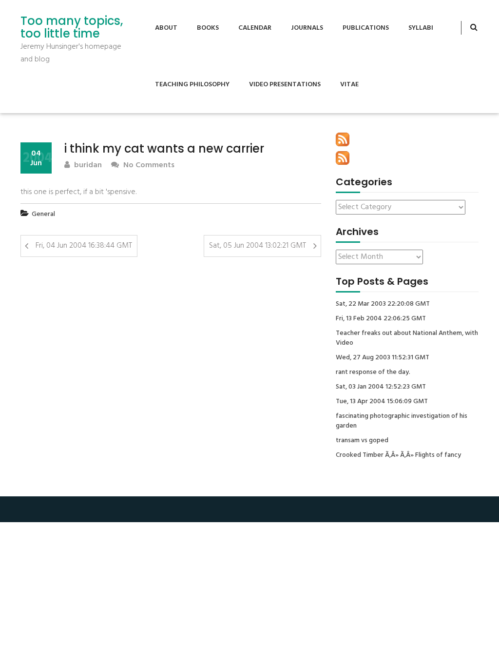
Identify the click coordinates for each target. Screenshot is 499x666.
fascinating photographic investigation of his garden (401, 421)
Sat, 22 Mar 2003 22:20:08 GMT (383, 304)
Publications (366, 28)
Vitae (349, 84)
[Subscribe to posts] (342, 139)
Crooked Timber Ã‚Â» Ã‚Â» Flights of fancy (398, 455)
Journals (307, 28)
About (166, 28)
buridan (87, 165)
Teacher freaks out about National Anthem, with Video (407, 338)
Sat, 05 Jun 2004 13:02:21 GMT (257, 245)
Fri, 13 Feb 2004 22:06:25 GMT (381, 319)
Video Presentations (285, 84)
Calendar (254, 28)
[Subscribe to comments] (342, 158)
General (43, 214)
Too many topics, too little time (71, 27)
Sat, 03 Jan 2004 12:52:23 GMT (381, 387)
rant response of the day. (373, 372)
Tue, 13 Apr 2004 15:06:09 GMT (382, 402)
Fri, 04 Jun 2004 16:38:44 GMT (84, 245)
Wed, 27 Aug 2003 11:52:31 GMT (382, 358)
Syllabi (420, 28)
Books (208, 28)
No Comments (147, 165)
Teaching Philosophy (192, 84)
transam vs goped (362, 441)
